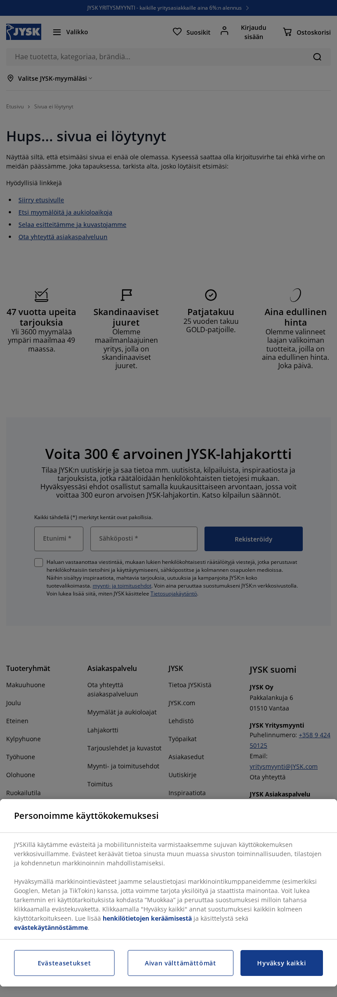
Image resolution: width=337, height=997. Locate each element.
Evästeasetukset (64, 963)
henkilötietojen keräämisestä (147, 918)
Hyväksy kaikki (281, 963)
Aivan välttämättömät (180, 963)
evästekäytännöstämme (51, 927)
